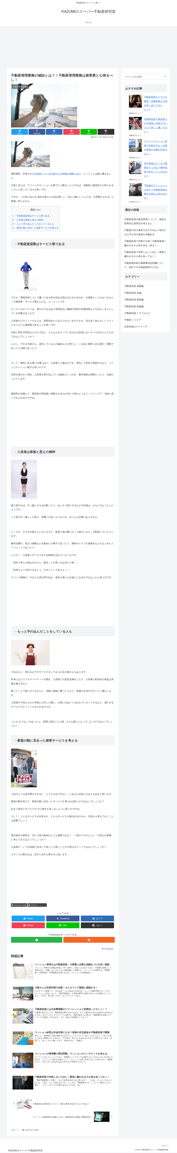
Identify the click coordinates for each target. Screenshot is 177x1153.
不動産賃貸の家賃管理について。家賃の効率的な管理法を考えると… (145, 221)
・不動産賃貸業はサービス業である (31, 215)
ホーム (164, 1145)
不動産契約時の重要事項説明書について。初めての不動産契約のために (144, 265)
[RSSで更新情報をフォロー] (89, 940)
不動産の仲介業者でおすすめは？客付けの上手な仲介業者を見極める (145, 232)
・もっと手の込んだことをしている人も (33, 223)
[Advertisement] (88, 47)
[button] (165, 76)
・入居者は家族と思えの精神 (27, 219)
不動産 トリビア (132, 319)
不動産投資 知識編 (19, 905)
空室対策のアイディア (38, 905)
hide (38, 209)
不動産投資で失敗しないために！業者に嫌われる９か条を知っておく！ (145, 254)
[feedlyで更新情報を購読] (36, 940)
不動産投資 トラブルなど (137, 313)
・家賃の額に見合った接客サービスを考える (35, 227)
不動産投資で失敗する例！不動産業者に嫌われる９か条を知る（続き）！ (145, 243)
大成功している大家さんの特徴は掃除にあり (57, 173)
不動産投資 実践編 (134, 299)
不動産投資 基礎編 (134, 285)
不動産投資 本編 (132, 292)
